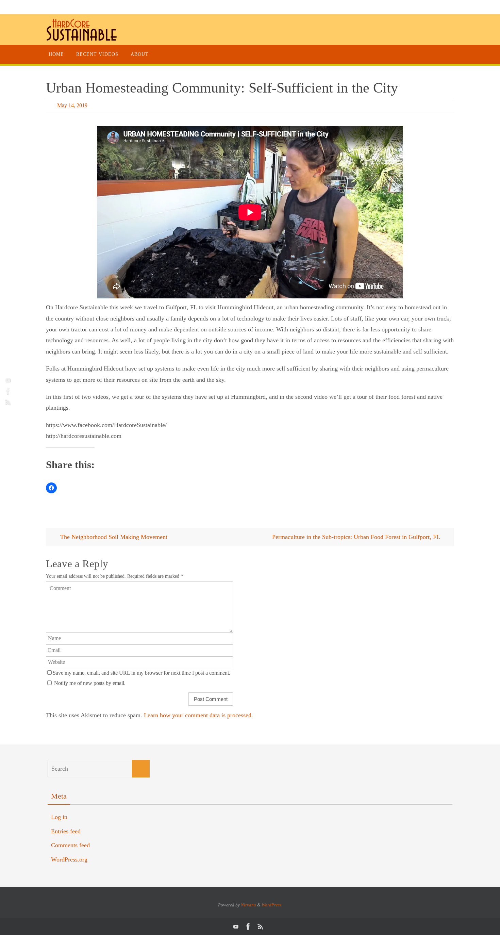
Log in (59, 817)
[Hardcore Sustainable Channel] (7, 380)
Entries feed (66, 831)
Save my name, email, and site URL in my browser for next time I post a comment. (141, 673)
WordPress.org (69, 859)
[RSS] (7, 401)
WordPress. (272, 904)
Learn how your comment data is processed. (198, 715)
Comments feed (70, 845)
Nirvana (248, 904)
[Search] (141, 768)
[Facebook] (7, 390)
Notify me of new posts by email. (90, 683)
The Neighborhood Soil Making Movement (113, 537)
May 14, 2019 (72, 105)
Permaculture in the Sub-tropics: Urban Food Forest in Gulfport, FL (356, 537)
